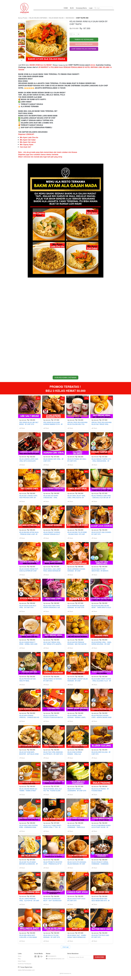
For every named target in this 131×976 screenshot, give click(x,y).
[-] (35, 956)
